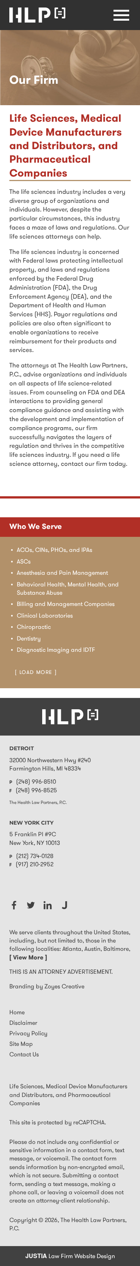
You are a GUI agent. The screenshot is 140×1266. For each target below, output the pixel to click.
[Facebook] (14, 905)
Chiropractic (34, 627)
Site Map (21, 1044)
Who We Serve (35, 527)
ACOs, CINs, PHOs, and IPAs (54, 550)
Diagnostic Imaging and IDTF (56, 650)
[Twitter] (30, 905)
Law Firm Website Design (70, 1257)
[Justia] (64, 905)
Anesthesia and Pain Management (62, 573)
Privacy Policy (28, 1034)
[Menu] (121, 15)
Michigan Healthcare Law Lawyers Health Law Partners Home (37, 15)
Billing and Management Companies (66, 604)
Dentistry (29, 639)
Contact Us (24, 1055)
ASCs (24, 562)
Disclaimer (23, 1023)
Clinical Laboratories (45, 616)
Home (17, 1013)
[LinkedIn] (47, 905)
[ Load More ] (36, 672)
